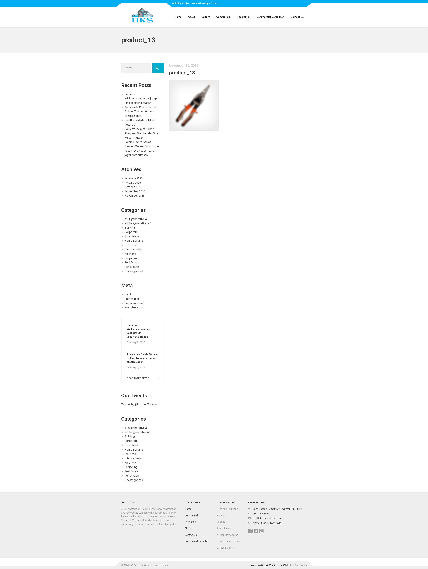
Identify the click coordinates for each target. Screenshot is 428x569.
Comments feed (134, 303)
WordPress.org (134, 307)
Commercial (223, 16)
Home (178, 16)
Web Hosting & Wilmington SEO (269, 565)
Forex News (132, 236)
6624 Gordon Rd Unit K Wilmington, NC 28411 (278, 508)
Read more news (138, 378)
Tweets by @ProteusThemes (139, 404)
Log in (128, 294)
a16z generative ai (136, 219)
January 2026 (133, 182)
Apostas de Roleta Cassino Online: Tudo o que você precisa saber (141, 111)
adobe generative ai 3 (138, 223)
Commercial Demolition (270, 16)
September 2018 (135, 191)
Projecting (131, 258)
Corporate (131, 232)
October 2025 (133, 187)
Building (130, 227)
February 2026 (134, 178)
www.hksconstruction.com (266, 522)
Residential (243, 16)
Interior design (134, 249)
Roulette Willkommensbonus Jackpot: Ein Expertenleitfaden (142, 98)
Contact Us (297, 16)
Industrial (131, 245)
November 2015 (135, 195)
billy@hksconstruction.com (267, 518)
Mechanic (130, 254)
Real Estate (131, 262)
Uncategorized (134, 271)
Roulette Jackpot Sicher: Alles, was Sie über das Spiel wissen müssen (142, 133)
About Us (190, 528)
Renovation (132, 267)
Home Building (134, 240)
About (191, 16)
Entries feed (132, 299)
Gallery (205, 16)
